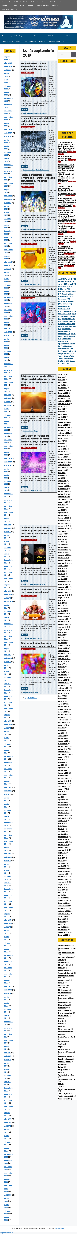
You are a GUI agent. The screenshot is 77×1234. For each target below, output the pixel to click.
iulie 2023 (8, 262)
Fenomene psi (65, 306)
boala (70, 281)
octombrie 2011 (63, 847)
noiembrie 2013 (63, 781)
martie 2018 (62, 643)
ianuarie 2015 (63, 744)
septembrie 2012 (64, 818)
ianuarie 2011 (62, 871)
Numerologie (62, 1041)
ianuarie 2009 (63, 935)
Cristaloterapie (63, 980)
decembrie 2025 (64, 396)
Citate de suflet (63, 970)
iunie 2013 (8, 923)
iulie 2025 (8, 129)
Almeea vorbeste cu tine (66, 948)
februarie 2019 (63, 613)
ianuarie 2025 (63, 425)
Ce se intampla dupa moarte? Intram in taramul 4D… (65, 158)
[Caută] (73, 54)
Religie (54, 5)
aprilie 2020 (62, 576)
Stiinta (60, 1084)
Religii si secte (63, 1070)
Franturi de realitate (18, 5)
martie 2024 (62, 451)
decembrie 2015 (63, 714)
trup (65, 361)
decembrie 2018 (63, 619)
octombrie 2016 (63, 688)
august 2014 (62, 757)
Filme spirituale (63, 1005)
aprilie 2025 (62, 417)
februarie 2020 (63, 582)
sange (67, 336)
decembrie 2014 (63, 746)
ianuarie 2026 (63, 393)
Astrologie (70, 279)
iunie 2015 (8, 791)
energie (67, 304)
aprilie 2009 (62, 927)
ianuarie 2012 (63, 839)
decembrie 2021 (63, 523)
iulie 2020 (8, 458)
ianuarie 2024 (63, 457)
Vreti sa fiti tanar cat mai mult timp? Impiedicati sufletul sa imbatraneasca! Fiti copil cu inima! (38, 292)
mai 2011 (7, 1060)
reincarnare (64, 334)
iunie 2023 (8, 265)
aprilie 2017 (62, 672)
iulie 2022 (8, 328)
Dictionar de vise (27, 692)
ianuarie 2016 (63, 712)
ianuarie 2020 (63, 584)
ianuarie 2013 (63, 807)
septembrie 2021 (64, 531)
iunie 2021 (8, 398)
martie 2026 (62, 388)
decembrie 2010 (63, 874)
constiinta (64, 286)
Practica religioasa (28, 431)
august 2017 (62, 661)
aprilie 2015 (62, 736)
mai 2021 (7, 402)
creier (66, 289)
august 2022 (62, 502)
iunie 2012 (8, 990)
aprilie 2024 (62, 449)
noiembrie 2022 (63, 494)
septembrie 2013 (64, 786)
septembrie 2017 (64, 659)
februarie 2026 (63, 390)
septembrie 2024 (64, 435)
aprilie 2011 (62, 863)
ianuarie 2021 (63, 552)
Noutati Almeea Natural (66, 1037)
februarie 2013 (63, 805)
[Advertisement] (38, 357)
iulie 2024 (8, 196)
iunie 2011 (8, 1056)
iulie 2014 (7, 853)
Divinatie (4, 5)
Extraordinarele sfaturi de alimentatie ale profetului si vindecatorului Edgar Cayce (34, 66)
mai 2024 (7, 203)
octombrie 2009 (64, 911)
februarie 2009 (63, 932)
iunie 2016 (8, 724)
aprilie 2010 (62, 895)
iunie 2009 (62, 922)
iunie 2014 (8, 857)
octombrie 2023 (64, 465)
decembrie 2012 (63, 810)
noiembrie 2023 (63, 462)
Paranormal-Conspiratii (8, 9)
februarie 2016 (63, 709)
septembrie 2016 (64, 691)
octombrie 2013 (63, 784)
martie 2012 (62, 834)
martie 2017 (62, 675)
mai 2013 (7, 927)
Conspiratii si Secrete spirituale (18, 2)
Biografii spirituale (64, 965)
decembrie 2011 (63, 842)
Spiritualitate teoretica (37, 2)
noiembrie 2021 (63, 526)
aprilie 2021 (8, 405)
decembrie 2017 (63, 651)
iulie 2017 (7, 655)
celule (72, 284)
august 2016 (62, 693)
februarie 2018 (63, 645)
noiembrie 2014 (63, 749)
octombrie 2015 (63, 720)
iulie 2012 (7, 986)
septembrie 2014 (64, 754)
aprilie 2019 (62, 608)
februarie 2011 (63, 869)
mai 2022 (7, 335)
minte (66, 319)
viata (65, 363)
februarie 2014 (63, 773)
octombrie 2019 (63, 592)
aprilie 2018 (8, 601)
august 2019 (62, 598)
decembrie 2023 (64, 459)
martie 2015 (62, 738)
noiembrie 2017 (63, 653)
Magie (60, 1018)
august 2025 (62, 406)
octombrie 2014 (63, 752)
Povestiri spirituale (65, 1056)
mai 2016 (7, 728)
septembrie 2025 (64, 404)
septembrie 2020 (64, 563)
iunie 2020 (8, 462)
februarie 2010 (63, 900)
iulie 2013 (7, 920)
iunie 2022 (8, 332)
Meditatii (61, 1024)
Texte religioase (66, 356)
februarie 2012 (63, 837)
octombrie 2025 (64, 401)
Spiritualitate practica (56, 2)
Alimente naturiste (28, 113)
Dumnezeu (64, 299)
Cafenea (61, 968)
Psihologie (62, 1064)
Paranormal (68, 324)
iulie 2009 (8, 1185)
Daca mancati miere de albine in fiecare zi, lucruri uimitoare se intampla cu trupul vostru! (36, 237)
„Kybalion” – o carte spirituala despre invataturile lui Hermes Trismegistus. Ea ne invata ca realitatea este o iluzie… (67, 190)
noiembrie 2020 (63, 558)
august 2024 (62, 438)
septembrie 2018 (64, 627)
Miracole (61, 1026)
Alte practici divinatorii (66, 953)
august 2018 (62, 629)
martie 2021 (62, 547)
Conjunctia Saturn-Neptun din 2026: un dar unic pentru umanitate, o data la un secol (67, 239)
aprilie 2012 (62, 831)
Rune (60, 1072)
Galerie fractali (63, 1016)
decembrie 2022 (64, 491)
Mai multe (25, 110)
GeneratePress (60, 1228)
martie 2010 (62, 898)
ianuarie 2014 (63, 776)
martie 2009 (62, 930)
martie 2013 (62, 802)
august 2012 (62, 821)
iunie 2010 (8, 1122)
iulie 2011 (7, 1052)
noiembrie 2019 (63, 590)
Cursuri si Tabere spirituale (64, 986)
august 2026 (62, 374)
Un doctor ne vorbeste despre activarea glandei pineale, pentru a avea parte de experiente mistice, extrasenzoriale (37, 532)
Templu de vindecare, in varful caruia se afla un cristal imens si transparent (66, 229)
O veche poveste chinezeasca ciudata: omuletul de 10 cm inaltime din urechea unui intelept (67, 250)
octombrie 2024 (64, 433)
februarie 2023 (63, 486)
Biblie (62, 281)
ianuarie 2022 (63, 521)
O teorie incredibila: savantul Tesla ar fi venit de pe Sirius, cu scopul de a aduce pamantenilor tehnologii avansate (67, 202)
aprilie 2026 (62, 385)
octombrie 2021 (63, 529)
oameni (67, 321)
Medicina (30, 5)
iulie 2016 (7, 721)
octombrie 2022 (64, 497)
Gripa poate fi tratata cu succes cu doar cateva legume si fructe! (37, 591)
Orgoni (60, 1047)
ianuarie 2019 (63, 616)
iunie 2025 (8, 133)
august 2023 (62, 470)
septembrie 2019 (64, 595)
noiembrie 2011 (63, 845)
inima (66, 316)
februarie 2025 (63, 422)
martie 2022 (62, 515)
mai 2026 (7, 70)
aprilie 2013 (62, 799)
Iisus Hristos (64, 314)
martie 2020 (62, 579)
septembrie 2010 (64, 882)
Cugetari (25, 339)
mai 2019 (7, 532)
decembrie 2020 (64, 555)
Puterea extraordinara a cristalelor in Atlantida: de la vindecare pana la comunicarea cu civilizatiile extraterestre (38, 179)
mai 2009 (7, 1195)
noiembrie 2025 (63, 398)
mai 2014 (7, 861)
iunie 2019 (8, 528)
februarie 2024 (63, 454)
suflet (66, 351)
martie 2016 (62, 706)
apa (61, 279)
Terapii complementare (66, 1089)
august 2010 (62, 884)
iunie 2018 (8, 594)
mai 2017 (7, 662)
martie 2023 (62, 483)
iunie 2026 (8, 66)
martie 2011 (62, 866)
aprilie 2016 (62, 704)
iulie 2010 (7, 1119)
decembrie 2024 (64, 428)
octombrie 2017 (63, 656)
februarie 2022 (63, 518)
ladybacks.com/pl (6, 1233)
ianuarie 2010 (63, 903)
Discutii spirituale (28, 229)
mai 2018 (7, 598)
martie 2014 (62, 770)
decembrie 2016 (63, 683)
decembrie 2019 (63, 587)
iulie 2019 (7, 524)
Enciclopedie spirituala (29, 170)
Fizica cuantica (63, 1010)
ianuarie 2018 (63, 648)
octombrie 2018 (63, 624)
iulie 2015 (7, 787)
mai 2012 (7, 993)
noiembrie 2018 (63, 621)
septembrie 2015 (64, 722)
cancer (62, 284)
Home (3, 2)
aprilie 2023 (62, 481)
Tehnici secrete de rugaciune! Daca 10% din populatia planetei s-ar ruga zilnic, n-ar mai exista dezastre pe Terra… (38, 380)
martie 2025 (62, 420)
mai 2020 (7, 465)
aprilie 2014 (62, 768)
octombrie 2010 (63, 879)
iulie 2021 (7, 395)
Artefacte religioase (65, 957)
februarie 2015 (63, 741)
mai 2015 (7, 794)
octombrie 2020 (64, 560)
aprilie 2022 (62, 513)
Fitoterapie (26, 284)
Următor (32, 698)
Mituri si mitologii (64, 1029)
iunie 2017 (8, 658)
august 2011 (62, 853)
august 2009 (62, 916)
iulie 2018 (7, 591)
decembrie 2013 (63, 778)
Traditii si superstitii (43, 5)
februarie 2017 (63, 677)
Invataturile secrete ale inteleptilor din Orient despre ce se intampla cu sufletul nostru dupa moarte (37, 121)
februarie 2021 (63, 550)
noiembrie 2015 (63, 717)
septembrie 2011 (64, 850)
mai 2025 (7, 136)
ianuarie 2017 (63, 680)
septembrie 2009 (64, 914)
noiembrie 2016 (63, 685)
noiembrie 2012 (63, 813)
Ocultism (61, 1044)
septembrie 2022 (64, 499)
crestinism (64, 291)
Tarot (60, 1086)
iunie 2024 (8, 199)
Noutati (61, 1034)
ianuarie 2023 (63, 489)
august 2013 (62, 789)
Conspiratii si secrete (66, 973)
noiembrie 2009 (63, 908)
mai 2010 (7, 1126)
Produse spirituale (64, 1062)
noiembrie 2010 (63, 876)
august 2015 (62, 725)
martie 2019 (62, 611)
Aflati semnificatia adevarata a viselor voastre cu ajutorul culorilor (38, 644)
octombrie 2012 (63, 815)
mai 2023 (7, 269)
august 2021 (62, 534)
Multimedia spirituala (65, 1032)
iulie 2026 (8, 63)
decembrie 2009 (64, 906)
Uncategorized (63, 1099)
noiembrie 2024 (63, 430)
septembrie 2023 (64, 467)
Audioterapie (62, 962)
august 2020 (62, 566)
